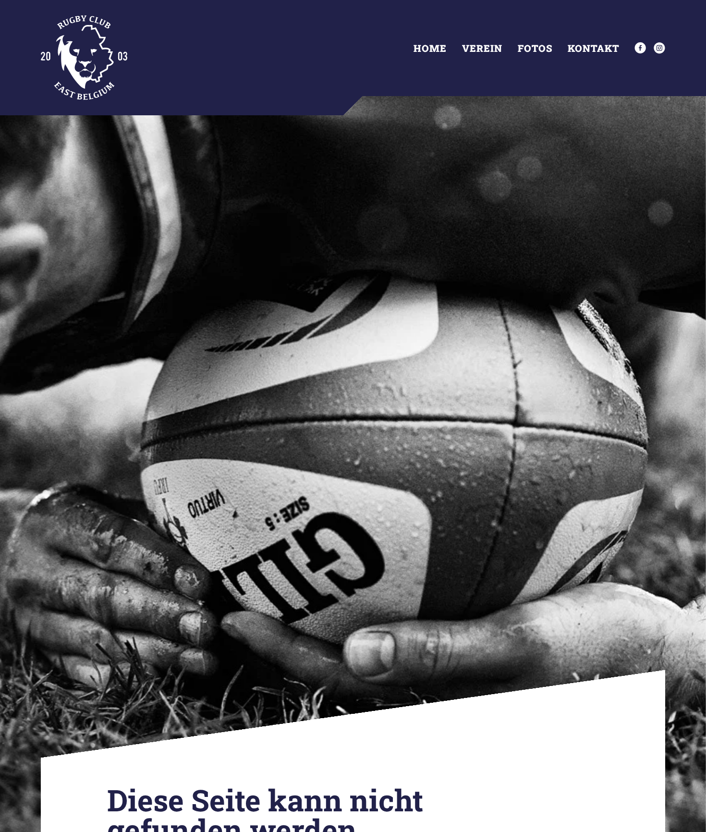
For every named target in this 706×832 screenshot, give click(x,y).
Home (430, 48)
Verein (482, 48)
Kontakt (593, 48)
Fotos (535, 48)
